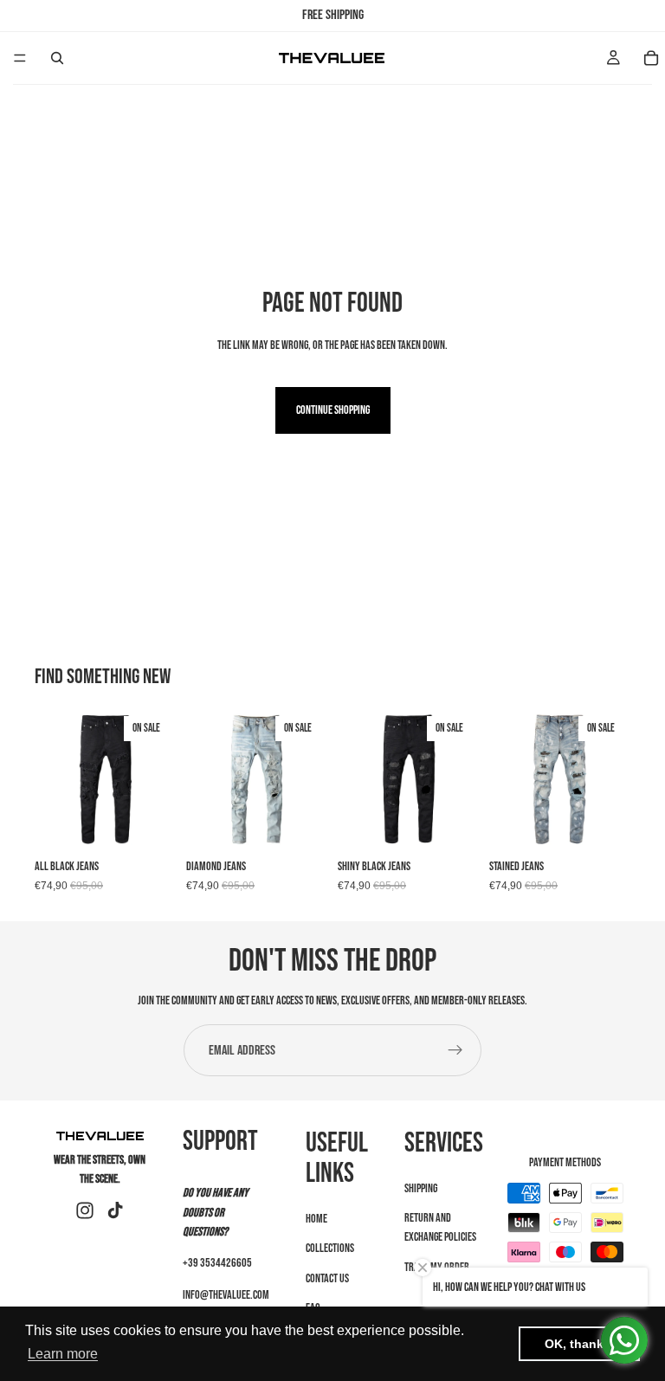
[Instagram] (84, 1210)
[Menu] (20, 58)
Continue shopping (333, 410)
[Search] (57, 58)
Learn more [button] (63, 1353)
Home (316, 1218)
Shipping (420, 1188)
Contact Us (327, 1278)
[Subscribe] (455, 1050)
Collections (330, 1249)
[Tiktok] (115, 1210)
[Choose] (149, 823)
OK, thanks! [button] (580, 1344)
